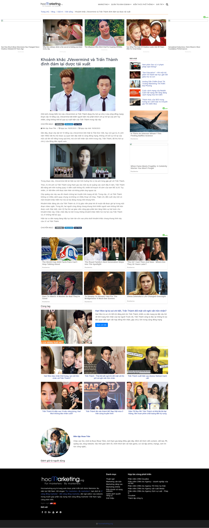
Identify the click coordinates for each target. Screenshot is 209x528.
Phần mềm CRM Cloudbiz (138, 479)
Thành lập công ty (135, 498)
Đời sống (69, 12)
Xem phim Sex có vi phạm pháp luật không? (153, 65)
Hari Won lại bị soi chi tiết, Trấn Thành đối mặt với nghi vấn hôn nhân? (131, 310)
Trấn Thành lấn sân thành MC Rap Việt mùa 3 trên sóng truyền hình (104, 412)
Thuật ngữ (110, 479)
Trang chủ (45, 12)
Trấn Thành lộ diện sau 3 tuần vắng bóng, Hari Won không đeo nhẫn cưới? (61, 412)
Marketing (103, 4)
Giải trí (159, 4)
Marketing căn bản (113, 481)
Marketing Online (113, 487)
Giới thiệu (110, 498)
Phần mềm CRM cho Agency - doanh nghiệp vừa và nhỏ (148, 482)
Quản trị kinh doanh (120, 4)
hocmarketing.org (105, 523)
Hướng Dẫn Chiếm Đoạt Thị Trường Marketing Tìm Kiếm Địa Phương (153, 83)
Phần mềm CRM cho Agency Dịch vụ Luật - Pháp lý (148, 492)
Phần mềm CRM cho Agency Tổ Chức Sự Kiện (147, 486)
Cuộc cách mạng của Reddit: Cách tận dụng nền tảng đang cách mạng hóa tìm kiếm (154, 92)
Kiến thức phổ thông (143, 4)
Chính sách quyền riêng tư (113, 495)
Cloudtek (131, 495)
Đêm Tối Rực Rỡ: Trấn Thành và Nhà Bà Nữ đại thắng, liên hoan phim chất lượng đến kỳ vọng (147, 412)
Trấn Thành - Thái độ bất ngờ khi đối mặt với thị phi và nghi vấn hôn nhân (104, 377)
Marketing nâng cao (114, 484)
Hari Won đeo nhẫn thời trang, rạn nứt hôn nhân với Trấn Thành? (61, 377)
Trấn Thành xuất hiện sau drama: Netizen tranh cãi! (147, 377)
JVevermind (69, 124)
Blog (53, 12)
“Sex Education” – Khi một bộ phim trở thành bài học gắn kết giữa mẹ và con (155, 74)
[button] (54, 503)
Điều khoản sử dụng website (114, 490)
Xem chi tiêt (101, 325)
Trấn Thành (77, 124)
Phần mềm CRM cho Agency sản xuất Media (146, 488)
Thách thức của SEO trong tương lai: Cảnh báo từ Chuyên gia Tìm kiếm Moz (155, 102)
